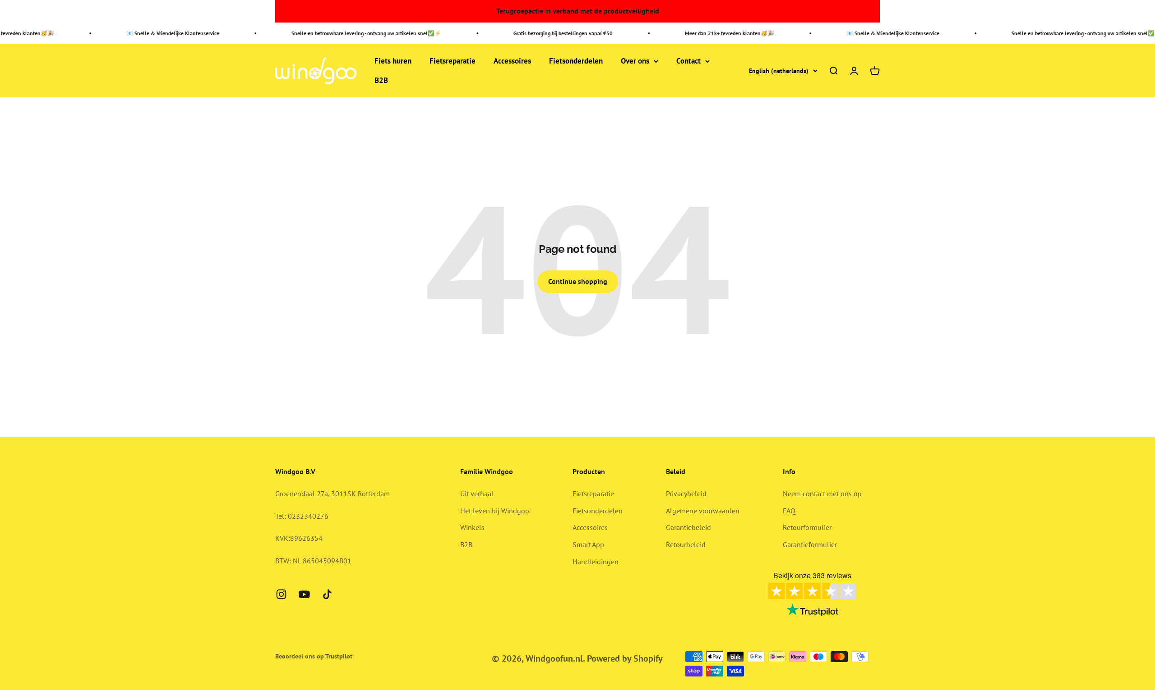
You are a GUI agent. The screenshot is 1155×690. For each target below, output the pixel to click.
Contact (688, 61)
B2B (381, 81)
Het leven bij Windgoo (494, 510)
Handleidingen (596, 561)
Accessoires (512, 61)
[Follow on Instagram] (281, 594)
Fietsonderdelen (576, 61)
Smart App (588, 544)
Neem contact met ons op (822, 493)
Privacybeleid (686, 493)
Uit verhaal (477, 493)
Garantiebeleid (688, 527)
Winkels (472, 527)
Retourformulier (807, 527)
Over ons (635, 61)
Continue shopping (577, 281)
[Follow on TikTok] (327, 594)
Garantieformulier (810, 544)
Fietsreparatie (453, 61)
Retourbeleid (686, 544)
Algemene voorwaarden (702, 510)
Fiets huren (392, 61)
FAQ (789, 510)
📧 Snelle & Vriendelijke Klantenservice (158, 33)
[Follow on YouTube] (304, 594)
